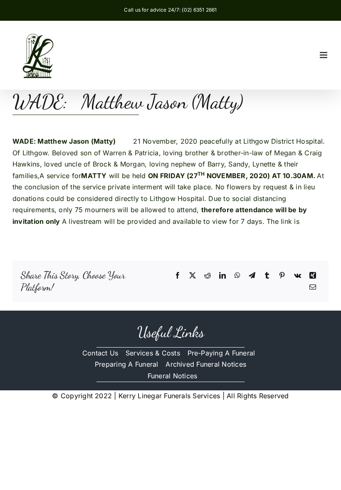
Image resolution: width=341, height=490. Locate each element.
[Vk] (297, 276)
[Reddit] (207, 276)
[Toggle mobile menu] (324, 55)
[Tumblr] (266, 276)
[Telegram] (252, 276)
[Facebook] (177, 276)
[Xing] (312, 276)
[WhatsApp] (237, 276)
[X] (192, 276)
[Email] (312, 287)
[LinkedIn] (222, 276)
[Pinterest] (281, 276)
